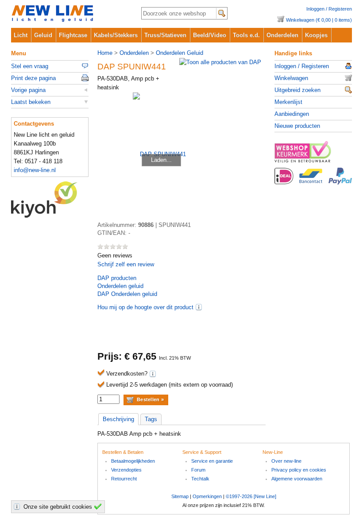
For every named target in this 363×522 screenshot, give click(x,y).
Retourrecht (124, 478)
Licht (20, 35)
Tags (151, 419)
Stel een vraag (29, 66)
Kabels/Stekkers (116, 35)
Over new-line (286, 461)
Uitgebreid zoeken (297, 90)
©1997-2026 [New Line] (251, 496)
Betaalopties (313, 181)
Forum (198, 469)
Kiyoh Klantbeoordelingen (50, 199)
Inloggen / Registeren (329, 9)
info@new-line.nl (35, 170)
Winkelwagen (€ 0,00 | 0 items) (319, 20)
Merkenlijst (288, 102)
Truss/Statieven (165, 35)
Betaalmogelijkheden (133, 461)
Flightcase (73, 35)
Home (104, 53)
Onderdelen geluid (120, 286)
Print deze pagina (33, 78)
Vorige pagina (28, 90)
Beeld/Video (209, 35)
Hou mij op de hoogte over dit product (145, 307)
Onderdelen (282, 35)
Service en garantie (212, 461)
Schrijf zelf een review (125, 264)
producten (116, 278)
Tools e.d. (246, 35)
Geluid (43, 35)
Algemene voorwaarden (296, 478)
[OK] (99, 506)
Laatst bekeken (30, 102)
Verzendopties (126, 469)
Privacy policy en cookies (298, 469)
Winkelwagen (291, 78)
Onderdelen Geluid (179, 53)
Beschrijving (118, 419)
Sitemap (180, 496)
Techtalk (200, 478)
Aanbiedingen (291, 114)
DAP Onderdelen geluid (127, 294)
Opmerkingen (207, 496)
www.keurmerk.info (313, 154)
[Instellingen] (18, 506)
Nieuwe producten (297, 126)
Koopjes (316, 35)
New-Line (69, 13)
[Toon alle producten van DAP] (220, 62)
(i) (198, 307)
